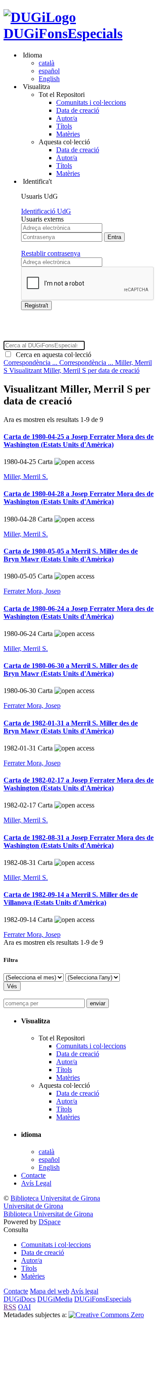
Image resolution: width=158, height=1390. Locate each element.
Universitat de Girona (33, 1206)
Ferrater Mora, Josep (32, 591)
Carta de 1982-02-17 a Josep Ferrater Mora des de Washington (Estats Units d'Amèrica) (79, 784)
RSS (10, 1307)
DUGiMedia (54, 1299)
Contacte (33, 1175)
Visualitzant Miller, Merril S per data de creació (74, 370)
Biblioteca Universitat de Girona (55, 1198)
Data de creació (77, 110)
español (49, 71)
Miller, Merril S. (26, 476)
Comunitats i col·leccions (91, 102)
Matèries (68, 134)
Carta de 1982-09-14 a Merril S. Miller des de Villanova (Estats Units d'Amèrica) (71, 898)
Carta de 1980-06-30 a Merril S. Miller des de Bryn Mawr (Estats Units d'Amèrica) (71, 669)
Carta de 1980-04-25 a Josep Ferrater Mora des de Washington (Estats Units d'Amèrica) (79, 440)
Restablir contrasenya (50, 253)
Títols (64, 126)
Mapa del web (49, 1291)
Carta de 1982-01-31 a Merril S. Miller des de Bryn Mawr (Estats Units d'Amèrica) (71, 727)
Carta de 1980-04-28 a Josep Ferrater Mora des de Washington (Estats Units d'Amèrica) (79, 497)
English (49, 78)
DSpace (50, 1222)
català (46, 63)
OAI (24, 1307)
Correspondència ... (31, 362)
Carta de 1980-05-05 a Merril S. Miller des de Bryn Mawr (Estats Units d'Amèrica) (71, 555)
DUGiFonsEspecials (63, 33)
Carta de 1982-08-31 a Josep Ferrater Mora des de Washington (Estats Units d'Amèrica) (79, 841)
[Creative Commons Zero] (106, 1315)
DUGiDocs (20, 1299)
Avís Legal (36, 1183)
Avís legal (84, 1291)
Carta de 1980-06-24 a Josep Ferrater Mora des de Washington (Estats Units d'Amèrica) (79, 612)
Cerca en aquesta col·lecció (51, 354)
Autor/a (66, 118)
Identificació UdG (46, 211)
